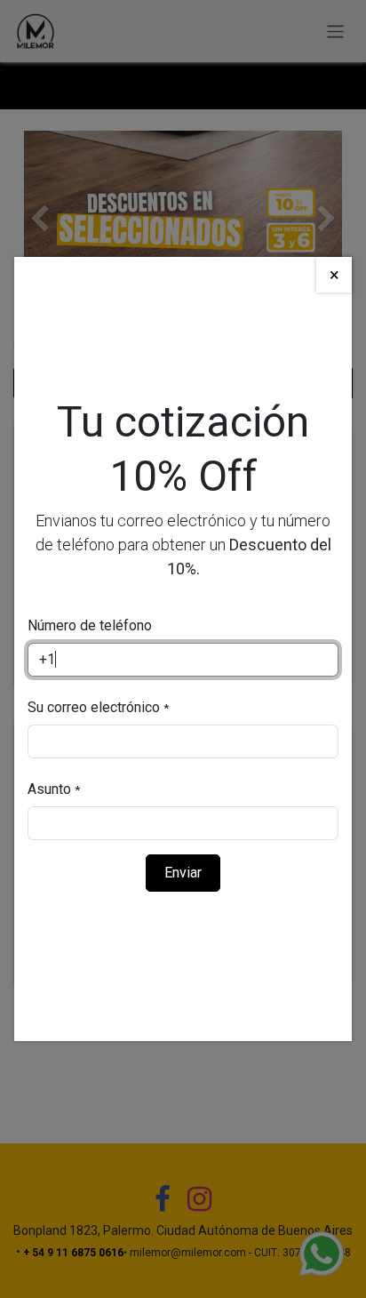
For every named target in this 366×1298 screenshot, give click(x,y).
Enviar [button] (183, 872)
